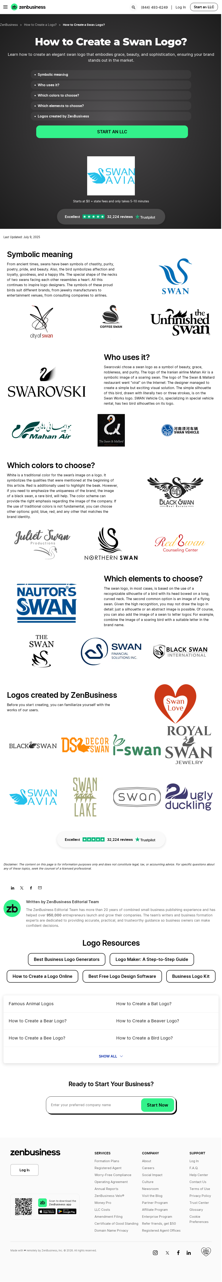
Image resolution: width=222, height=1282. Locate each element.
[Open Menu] (5, 7)
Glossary (196, 1209)
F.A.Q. (193, 1168)
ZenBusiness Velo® (109, 1196)
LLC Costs (102, 1209)
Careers (148, 1168)
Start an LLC (204, 7)
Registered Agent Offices (161, 1230)
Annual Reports (106, 1189)
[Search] (133, 7)
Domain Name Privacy (111, 1230)
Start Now (157, 1105)
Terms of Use (199, 1189)
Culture (147, 1182)
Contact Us (197, 1182)
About (146, 1161)
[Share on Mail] (41, 889)
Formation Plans (107, 1161)
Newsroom (150, 1189)
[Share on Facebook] (32, 889)
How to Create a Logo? (40, 24)
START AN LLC (112, 131)
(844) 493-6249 (154, 7)
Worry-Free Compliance (113, 1175)
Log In (181, 7)
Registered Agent (108, 1168)
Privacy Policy (200, 1196)
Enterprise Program (157, 1216)
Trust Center (199, 1202)
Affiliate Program (155, 1209)
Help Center (198, 1175)
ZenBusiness (9, 24)
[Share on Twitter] (23, 889)
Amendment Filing (108, 1216)
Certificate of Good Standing (116, 1223)
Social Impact (152, 1175)
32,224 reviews (120, 216)
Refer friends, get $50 (159, 1223)
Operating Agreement (111, 1182)
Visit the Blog (152, 1196)
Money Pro (103, 1202)
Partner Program (155, 1202)
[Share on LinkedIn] (14, 889)
